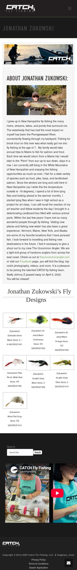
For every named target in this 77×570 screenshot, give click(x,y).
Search (11, 447)
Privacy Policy (38, 559)
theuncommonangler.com (55, 257)
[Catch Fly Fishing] (11, 544)
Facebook (26, 261)
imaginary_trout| (66, 554)
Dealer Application (38, 567)
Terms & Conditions (38, 563)
